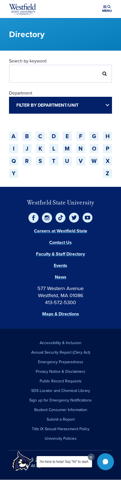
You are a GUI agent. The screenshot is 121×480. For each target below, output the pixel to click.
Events (60, 265)
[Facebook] (33, 218)
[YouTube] (87, 218)
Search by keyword (27, 61)
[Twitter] (74, 218)
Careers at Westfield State (60, 231)
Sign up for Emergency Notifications (60, 400)
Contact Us (60, 242)
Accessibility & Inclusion (60, 343)
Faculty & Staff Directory (60, 254)
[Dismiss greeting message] (91, 457)
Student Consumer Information (60, 409)
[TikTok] (60, 218)
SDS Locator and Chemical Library (60, 390)
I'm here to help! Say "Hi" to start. (64, 462)
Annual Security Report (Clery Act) (60, 352)
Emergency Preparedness (60, 362)
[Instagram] (47, 218)
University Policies (61, 438)
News (60, 277)
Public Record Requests (61, 381)
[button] (105, 461)
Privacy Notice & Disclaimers (60, 371)
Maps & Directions (60, 314)
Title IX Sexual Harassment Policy (60, 429)
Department (20, 93)
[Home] (22, 9)
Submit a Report (61, 419)
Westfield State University (60, 202)
